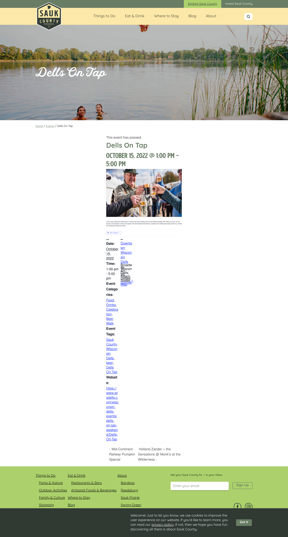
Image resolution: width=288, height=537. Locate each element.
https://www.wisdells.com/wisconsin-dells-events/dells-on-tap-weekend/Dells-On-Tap (112, 413)
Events (50, 126)
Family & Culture (52, 498)
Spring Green (131, 505)
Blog (192, 16)
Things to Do (104, 16)
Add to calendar (114, 232)
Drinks (111, 304)
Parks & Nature (51, 483)
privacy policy (163, 525)
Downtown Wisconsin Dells (126, 252)
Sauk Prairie (130, 498)
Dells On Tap (111, 369)
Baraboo (128, 483)
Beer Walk (110, 320)
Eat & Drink (134, 16)
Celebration (112, 311)
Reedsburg (129, 490)
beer (109, 362)
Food (110, 299)
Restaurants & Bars (86, 483)
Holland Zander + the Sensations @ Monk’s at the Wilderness (159, 454)
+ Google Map (127, 282)
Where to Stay (166, 16)
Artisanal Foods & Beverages (94, 490)
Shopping (46, 505)
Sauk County (111, 341)
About (211, 16)
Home (39, 126)
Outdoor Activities (53, 490)
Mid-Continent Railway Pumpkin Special (122, 454)
